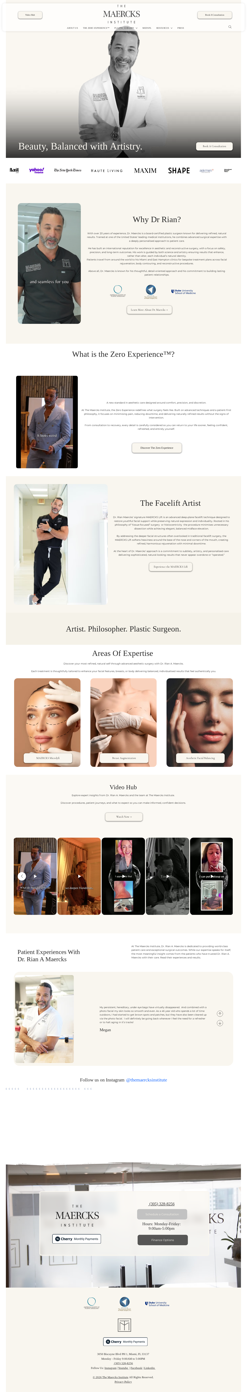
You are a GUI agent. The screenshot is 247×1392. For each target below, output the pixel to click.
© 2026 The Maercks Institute (110, 1377)
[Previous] (220, 1014)
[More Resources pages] (171, 28)
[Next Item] (238, 1121)
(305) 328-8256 (161, 1204)
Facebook (136, 1368)
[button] (74, 319)
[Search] (230, 26)
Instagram (110, 1368)
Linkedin (149, 1368)
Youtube (123, 1368)
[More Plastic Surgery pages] (136, 28)
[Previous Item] (22, 876)
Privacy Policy (123, 1381)
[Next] (220, 1023)
